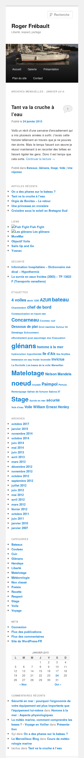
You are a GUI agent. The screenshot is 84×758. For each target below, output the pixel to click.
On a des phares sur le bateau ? (33, 191)
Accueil (16, 69)
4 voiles (18, 300)
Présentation (51, 69)
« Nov (23, 684)
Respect (16, 596)
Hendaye (17, 563)
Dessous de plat (24, 326)
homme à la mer (50, 346)
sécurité (53, 400)
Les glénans (41, 231)
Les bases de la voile (38, 365)
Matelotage (27, 372)
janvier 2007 (19, 528)
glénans (23, 345)
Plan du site (19, 78)
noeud (21, 383)
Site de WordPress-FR (26, 641)
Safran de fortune (37, 391)
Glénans (44, 168)
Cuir (14, 554)
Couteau (45, 320)
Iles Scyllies (63, 354)
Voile (62, 168)
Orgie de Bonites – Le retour (31, 201)
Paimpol (50, 384)
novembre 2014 (21, 433)
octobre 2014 (20, 438)
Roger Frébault (30, 26)
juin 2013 (17, 452)
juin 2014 (17, 443)
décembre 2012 (21, 466)
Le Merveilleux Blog (25, 739)
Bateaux (32, 168)
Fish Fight (36, 227)
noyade (36, 384)
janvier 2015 (19, 429)
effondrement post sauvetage (28, 337)
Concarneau (25, 319)
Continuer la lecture (40, 159)
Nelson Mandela (58, 374)
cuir (53, 320)
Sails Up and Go (22, 246)
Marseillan (57, 365)
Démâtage (17, 332)
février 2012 (19, 509)
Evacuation (58, 337)
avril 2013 (18, 457)
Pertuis (62, 384)
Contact (38, 78)
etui (49, 337)
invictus (58, 359)
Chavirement (18, 307)
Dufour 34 (62, 327)
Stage (54, 168)
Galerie (32, 69)
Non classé (19, 582)
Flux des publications (26, 632)
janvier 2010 (19, 523)
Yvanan (16, 250)
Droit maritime (47, 327)
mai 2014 (17, 447)
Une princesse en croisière (29, 206)
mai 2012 (17, 495)
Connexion (18, 627)
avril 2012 (18, 499)
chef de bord (39, 307)
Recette (16, 591)
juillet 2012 (18, 485)
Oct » (58, 684)
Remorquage (18, 391)
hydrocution (18, 354)
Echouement (31, 332)
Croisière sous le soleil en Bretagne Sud (39, 210)
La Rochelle (18, 365)
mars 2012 (18, 504)
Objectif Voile (20, 241)
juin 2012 (17, 490)
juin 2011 (17, 518)
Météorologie (20, 577)
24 (57, 675)
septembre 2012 (22, 480)
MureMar (17, 236)
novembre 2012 (21, 471)
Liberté (16, 568)
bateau (60, 299)
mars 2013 (18, 461)
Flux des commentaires (27, 636)
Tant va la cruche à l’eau (28, 196)
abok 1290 (33, 300)
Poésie (16, 587)
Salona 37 (54, 391)
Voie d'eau (17, 407)
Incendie (46, 359)
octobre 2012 (20, 476)
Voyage (16, 610)
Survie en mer (37, 400)
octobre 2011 (20, 514)
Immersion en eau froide (25, 359)
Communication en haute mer (28, 313)
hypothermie (34, 354)
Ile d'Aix (49, 353)
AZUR (45, 300)
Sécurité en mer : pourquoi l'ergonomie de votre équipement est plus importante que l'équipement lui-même (41, 705)
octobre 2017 (20, 424)
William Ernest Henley (51, 406)
